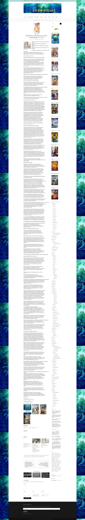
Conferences (54, 242)
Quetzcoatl (54, 227)
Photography (53, 329)
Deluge (54, 395)
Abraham (54, 258)
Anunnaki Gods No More (56, 233)
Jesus (60, 461)
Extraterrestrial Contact (57, 358)
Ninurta (54, 225)
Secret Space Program (55, 378)
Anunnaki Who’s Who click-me (28, 401)
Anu (29, 455)
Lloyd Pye (54, 321)
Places (53, 331)
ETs (58, 457)
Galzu (53, 306)
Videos (54, 289)
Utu (53, 230)
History (53, 253)
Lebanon (53, 286)
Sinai (54, 468)
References (54, 370)
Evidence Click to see (29, 403)
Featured (54, 386)
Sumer (52, 469)
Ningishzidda (54, 222)
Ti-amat (60, 469)
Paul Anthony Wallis (55, 323)
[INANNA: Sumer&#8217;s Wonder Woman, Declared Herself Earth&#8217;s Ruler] (45, 440)
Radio (52, 345)
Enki (30, 39)
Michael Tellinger (55, 367)
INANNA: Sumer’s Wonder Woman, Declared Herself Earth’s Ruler (45, 445)
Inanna (47, 455)
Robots (53, 375)
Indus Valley (53, 281)
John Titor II (54, 320)
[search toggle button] (60, 17)
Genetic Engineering (55, 400)
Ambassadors (54, 312)
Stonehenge (54, 335)
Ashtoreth (35, 455)
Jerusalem (57, 461)
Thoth (53, 228)
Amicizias (54, 250)
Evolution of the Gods (54, 247)
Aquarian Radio (55, 346)
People (53, 309)
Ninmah (52, 465)
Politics (53, 337)
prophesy (53, 340)
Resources (53, 361)
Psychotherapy (54, 343)
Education (53, 239)
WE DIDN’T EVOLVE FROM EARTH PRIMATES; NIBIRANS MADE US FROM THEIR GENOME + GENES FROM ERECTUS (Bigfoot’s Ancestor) (56, 447)
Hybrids (55, 296)
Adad (53, 259)
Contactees (54, 315)
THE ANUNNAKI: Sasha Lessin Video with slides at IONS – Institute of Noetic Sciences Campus (27, 475)
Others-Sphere (54, 307)
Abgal (53, 256)
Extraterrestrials (54, 249)
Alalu (52, 454)
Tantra (55, 469)
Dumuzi (54, 211)
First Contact (54, 398)
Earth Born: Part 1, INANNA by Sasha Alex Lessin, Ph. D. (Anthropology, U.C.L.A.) (28, 445)
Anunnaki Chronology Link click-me (29, 399)
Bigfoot (54, 304)
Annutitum (27, 455)
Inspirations (53, 283)
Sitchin (54, 372)
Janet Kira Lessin (55, 318)
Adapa (58, 453)
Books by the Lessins (55, 234)
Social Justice (53, 383)
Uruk (52, 406)
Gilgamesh (55, 275)
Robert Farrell (55, 355)
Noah (53, 272)
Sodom (59, 468)
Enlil (42, 455)
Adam (53, 261)
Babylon (60, 454)
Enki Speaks (55, 349)
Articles (54, 362)
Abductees (54, 310)
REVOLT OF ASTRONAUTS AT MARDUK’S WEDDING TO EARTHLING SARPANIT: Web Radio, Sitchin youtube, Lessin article (56, 433)
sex (52, 468)
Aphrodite (32, 455)
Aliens (53, 293)
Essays (54, 364)
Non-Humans (53, 292)
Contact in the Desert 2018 (57, 243)
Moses (55, 278)
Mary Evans (53, 445)
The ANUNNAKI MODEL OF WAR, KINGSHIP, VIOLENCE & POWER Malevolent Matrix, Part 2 (36, 475)
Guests (54, 352)
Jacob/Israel (54, 269)
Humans (53, 255)
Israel (53, 332)
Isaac (53, 267)
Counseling (53, 236)
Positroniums (54, 403)
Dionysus (54, 209)
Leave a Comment (41, 39)
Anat (24, 455)
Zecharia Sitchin (55, 326)
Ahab (53, 264)
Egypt (52, 457)
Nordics (55, 301)
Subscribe (25, 511)
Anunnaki (53, 203)
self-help (53, 380)
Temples (53, 389)
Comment (25, 483)
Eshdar (44, 455)
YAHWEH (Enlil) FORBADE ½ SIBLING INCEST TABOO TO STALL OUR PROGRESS (56, 439)
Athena (38, 455)
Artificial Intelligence (55, 392)
